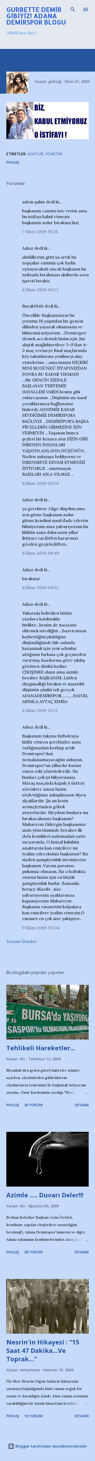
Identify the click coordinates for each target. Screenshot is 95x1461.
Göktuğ (35, 153)
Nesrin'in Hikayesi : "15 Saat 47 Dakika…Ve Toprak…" (42, 1350)
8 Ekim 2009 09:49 (40, 553)
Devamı (82, 1104)
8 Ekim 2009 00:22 (40, 289)
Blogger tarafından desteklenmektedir (50, 1446)
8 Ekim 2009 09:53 (40, 587)
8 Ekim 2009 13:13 (39, 710)
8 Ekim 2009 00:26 (40, 483)
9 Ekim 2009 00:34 (40, 927)
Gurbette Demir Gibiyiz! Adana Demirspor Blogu (36, 15)
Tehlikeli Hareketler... (40, 1047)
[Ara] (73, 9)
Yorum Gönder (21, 941)
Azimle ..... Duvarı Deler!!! (44, 1195)
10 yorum (33, 1415)
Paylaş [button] (12, 162)
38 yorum (33, 1251)
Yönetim (53, 153)
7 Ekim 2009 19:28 (40, 231)
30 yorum (33, 1104)
